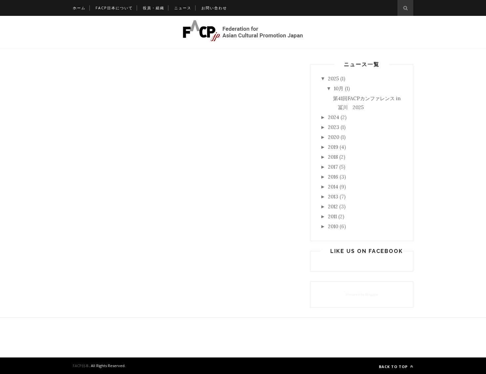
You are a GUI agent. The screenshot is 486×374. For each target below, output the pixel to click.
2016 (333, 177)
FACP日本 (81, 365)
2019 (333, 147)
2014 (333, 187)
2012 (333, 206)
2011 (332, 216)
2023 (333, 127)
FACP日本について (114, 7)
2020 (333, 137)
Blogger (371, 294)
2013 (333, 196)
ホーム (79, 7)
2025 (333, 78)
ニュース (182, 7)
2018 (333, 157)
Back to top (394, 366)
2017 (333, 167)
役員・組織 (153, 7)
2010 (333, 226)
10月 (339, 88)
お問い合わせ (214, 7)
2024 (333, 117)
